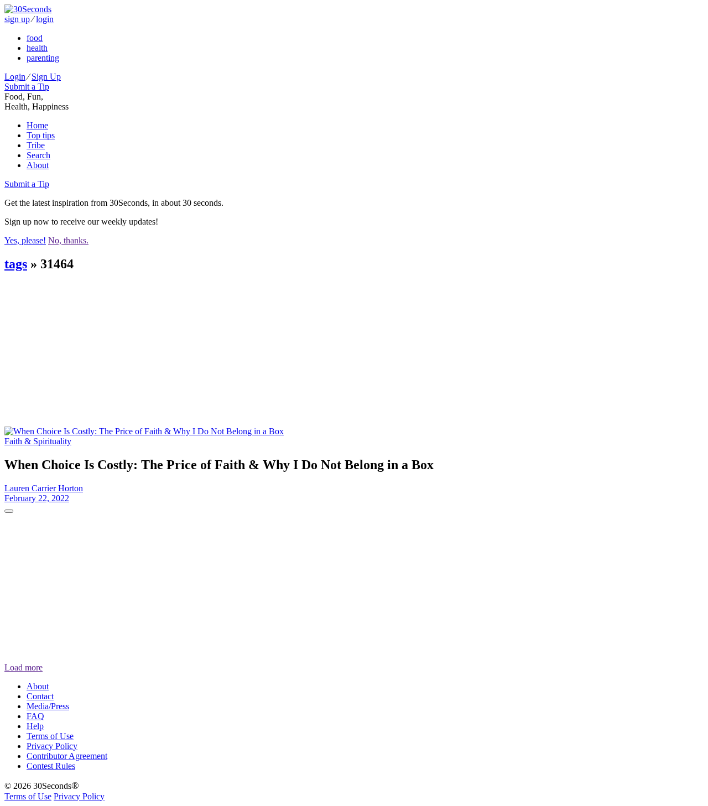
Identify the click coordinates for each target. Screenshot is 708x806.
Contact (40, 696)
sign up (17, 19)
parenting (43, 58)
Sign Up (46, 76)
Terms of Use (50, 736)
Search (38, 155)
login (45, 19)
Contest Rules (51, 766)
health (37, 48)
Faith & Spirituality (37, 441)
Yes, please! (25, 240)
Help (35, 726)
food (35, 38)
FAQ (35, 716)
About (38, 165)
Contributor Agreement (67, 756)
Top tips (41, 135)
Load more (23, 667)
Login (14, 76)
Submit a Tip (26, 86)
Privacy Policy (52, 746)
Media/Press (48, 706)
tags (15, 264)
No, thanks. (68, 240)
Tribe (36, 145)
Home (37, 125)
